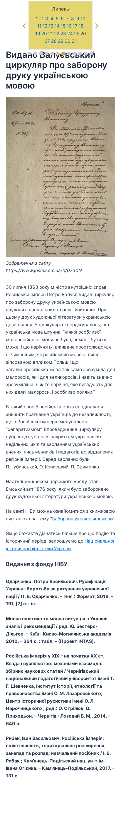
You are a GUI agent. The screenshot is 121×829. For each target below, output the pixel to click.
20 (44, 33)
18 (81, 26)
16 (69, 26)
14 (57, 26)
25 (76, 33)
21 (50, 33)
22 (56, 33)
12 (45, 26)
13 (50, 26)
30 (67, 41)
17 (75, 26)
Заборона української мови (82, 518)
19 (37, 33)
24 (70, 33)
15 (63, 26)
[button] (30, 53)
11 (39, 26)
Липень (60, 9)
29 (60, 41)
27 (47, 41)
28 (54, 41)
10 (82, 18)
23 (63, 33)
